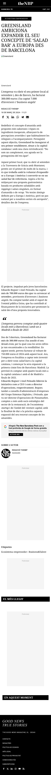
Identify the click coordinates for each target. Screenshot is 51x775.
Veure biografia (16, 452)
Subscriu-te (7, 9)
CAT (44, 9)
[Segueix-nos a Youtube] (19, 769)
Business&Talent (37, 551)
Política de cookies (10, 747)
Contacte (6, 739)
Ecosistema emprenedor (16, 18)
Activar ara (15, 434)
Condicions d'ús (9, 760)
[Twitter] (8, 117)
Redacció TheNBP (10, 108)
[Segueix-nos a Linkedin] (11, 769)
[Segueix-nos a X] (7, 769)
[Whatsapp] (17, 117)
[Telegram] (22, 117)
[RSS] (23, 769)
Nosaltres (6, 743)
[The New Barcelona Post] (14, 723)
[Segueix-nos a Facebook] (3, 769)
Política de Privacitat (11, 756)
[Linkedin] (12, 117)
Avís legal (6, 751)
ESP (48, 9)
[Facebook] (3, 117)
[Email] (27, 117)
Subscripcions (8, 764)
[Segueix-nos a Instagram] (15, 769)
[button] (4, 3)
